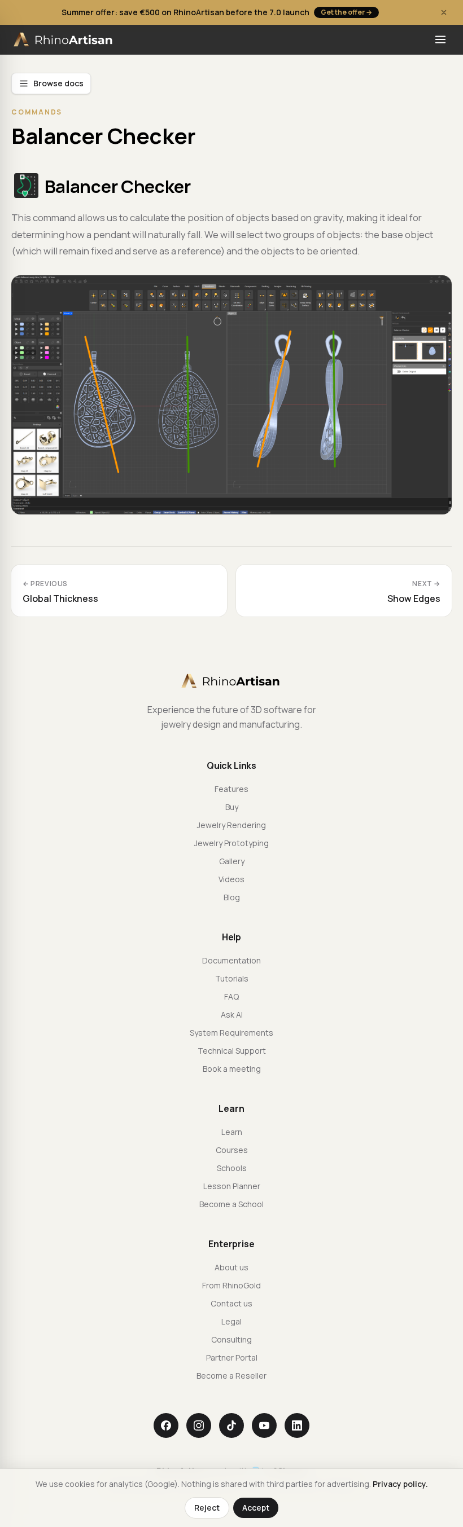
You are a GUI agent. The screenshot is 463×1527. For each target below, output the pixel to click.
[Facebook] (166, 1425)
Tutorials (231, 978)
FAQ (231, 996)
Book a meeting (232, 1068)
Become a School (231, 1204)
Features (231, 789)
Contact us (231, 1303)
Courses (232, 1150)
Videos (231, 879)
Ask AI (232, 1014)
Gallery (231, 861)
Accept (255, 1507)
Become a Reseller (231, 1375)
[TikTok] (231, 1425)
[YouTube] (264, 1425)
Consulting (231, 1339)
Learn (231, 1131)
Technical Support (232, 1050)
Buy (231, 807)
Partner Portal (231, 1357)
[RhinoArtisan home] (64, 39)
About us (231, 1267)
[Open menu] (440, 39)
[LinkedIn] (297, 1425)
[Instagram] (198, 1425)
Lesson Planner (231, 1186)
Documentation (231, 960)
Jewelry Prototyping (231, 843)
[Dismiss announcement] (444, 12)
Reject (207, 1507)
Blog (232, 897)
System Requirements (231, 1032)
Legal (231, 1321)
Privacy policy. (400, 1483)
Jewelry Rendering (231, 825)
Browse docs (58, 83)
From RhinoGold (231, 1285)
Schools (232, 1168)
